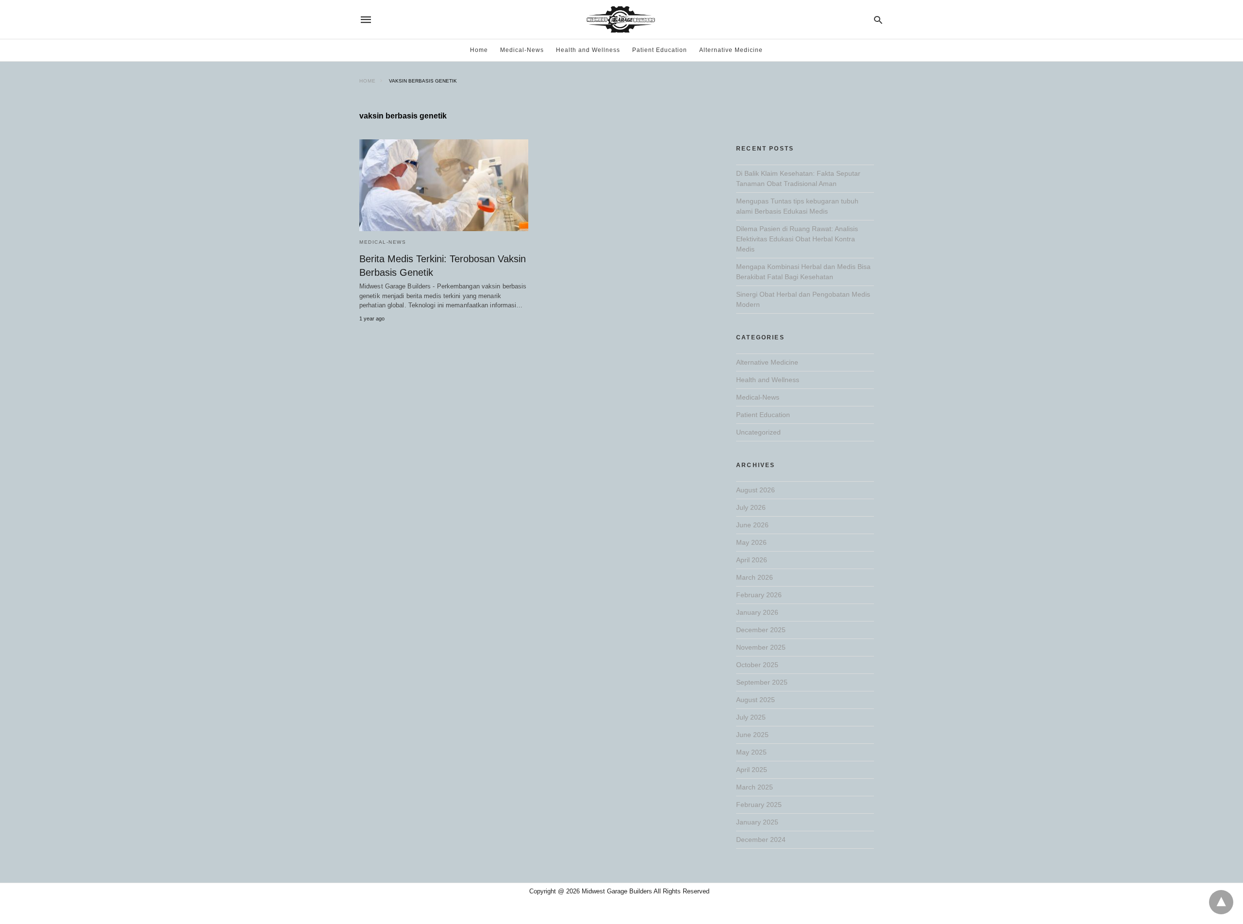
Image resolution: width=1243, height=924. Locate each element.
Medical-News (522, 50)
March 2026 (754, 577)
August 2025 (755, 700)
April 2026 (751, 560)
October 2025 (757, 665)
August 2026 (755, 490)
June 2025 (752, 735)
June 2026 (752, 525)
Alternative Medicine (731, 50)
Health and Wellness (588, 50)
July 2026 (751, 507)
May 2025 (751, 752)
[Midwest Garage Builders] (621, 19)
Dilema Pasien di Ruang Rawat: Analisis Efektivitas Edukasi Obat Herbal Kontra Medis (797, 239)
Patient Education (659, 50)
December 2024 (761, 839)
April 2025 (751, 769)
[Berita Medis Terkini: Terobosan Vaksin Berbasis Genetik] (443, 185)
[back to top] (1221, 902)
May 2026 (751, 542)
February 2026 (759, 595)
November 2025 (761, 647)
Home (479, 50)
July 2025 (751, 717)
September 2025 (762, 682)
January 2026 (757, 612)
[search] (878, 19)
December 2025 (761, 630)
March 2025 (754, 787)
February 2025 (759, 804)
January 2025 (757, 822)
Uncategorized (758, 432)
